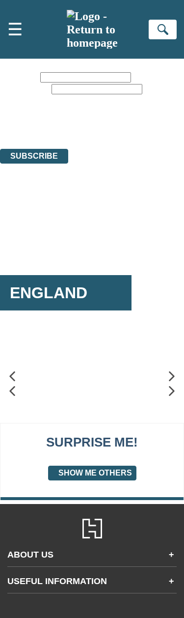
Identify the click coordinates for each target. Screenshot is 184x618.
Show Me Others (95, 473)
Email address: (25, 88)
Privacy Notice (156, 117)
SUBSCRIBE (34, 156)
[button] (12, 376)
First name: (19, 77)
